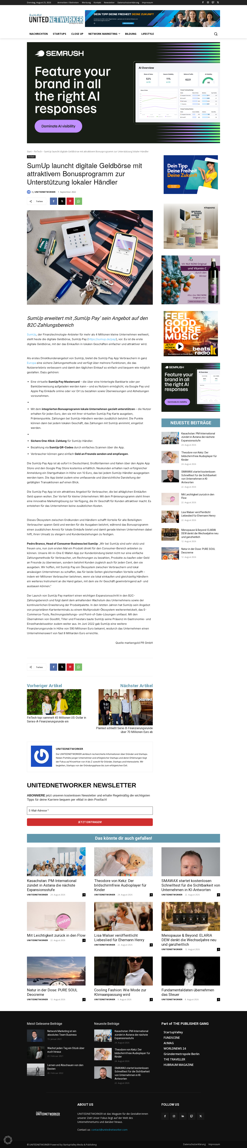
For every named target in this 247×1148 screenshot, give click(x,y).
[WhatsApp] (78, 201)
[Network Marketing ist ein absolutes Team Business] (35, 1035)
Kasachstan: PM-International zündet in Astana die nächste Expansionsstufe (198, 437)
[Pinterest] (70, 201)
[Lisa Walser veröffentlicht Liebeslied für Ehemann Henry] (170, 517)
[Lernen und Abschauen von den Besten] (35, 1070)
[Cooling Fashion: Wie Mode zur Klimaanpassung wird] (123, 971)
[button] (215, 33)
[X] (218, 3)
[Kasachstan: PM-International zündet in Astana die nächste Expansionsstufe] (170, 438)
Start (29, 151)
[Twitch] (213, 3)
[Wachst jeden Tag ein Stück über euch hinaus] (35, 1052)
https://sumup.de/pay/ (102, 339)
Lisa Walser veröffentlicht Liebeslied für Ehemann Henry (119, 937)
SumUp (31, 334)
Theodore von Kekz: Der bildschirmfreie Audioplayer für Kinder (199, 456)
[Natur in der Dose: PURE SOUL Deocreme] (170, 553)
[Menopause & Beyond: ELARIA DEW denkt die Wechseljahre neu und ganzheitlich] (170, 534)
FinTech (38, 151)
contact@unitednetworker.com (109, 1129)
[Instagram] (208, 3)
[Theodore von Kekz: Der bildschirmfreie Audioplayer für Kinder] (170, 457)
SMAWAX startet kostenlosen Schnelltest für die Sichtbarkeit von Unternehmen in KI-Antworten (190, 885)
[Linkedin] (182, 1116)
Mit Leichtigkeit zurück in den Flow (56, 935)
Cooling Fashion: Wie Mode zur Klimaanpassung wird (120, 992)
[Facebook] (203, 3)
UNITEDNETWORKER (45, 192)
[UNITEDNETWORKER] (29, 192)
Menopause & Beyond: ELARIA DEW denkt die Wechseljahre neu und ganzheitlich (199, 533)
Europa (31, 363)
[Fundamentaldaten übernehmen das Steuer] (190, 971)
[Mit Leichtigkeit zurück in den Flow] (170, 499)
